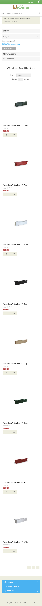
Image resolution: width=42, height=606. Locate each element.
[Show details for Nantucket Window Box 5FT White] (21, 520)
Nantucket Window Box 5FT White (15, 542)
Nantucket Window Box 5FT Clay (15, 364)
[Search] (40, 13)
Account (31, 2)
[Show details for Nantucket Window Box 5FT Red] (21, 461)
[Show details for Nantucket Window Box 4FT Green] (21, 104)
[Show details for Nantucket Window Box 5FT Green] (21, 401)
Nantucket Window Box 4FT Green (15, 126)
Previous (29, 567)
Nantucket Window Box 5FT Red (15, 482)
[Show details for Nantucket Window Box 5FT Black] (21, 282)
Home (5, 18)
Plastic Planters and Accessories (20, 18)
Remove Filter (9, 48)
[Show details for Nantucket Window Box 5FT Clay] (21, 342)
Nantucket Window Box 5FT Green (15, 423)
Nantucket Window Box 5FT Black (15, 304)
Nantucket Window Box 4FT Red (15, 185)
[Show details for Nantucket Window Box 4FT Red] (21, 163)
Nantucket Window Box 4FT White (15, 245)
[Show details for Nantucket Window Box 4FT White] (21, 223)
